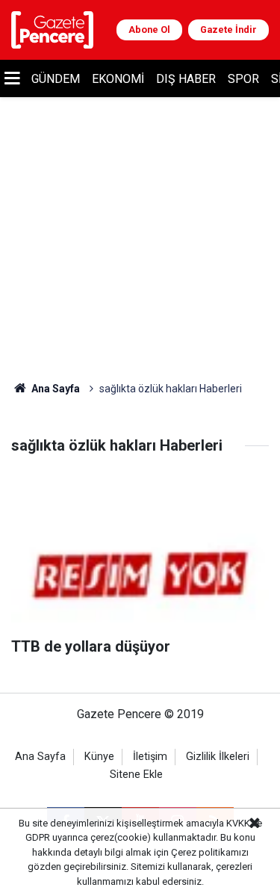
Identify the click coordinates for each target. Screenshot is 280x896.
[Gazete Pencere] (52, 29)
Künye (99, 756)
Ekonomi (118, 79)
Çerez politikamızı (210, 852)
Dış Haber (186, 79)
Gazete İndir (228, 29)
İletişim (150, 756)
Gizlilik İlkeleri (217, 756)
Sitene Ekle (136, 774)
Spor (243, 79)
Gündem (55, 79)
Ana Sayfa (54, 389)
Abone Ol (149, 29)
